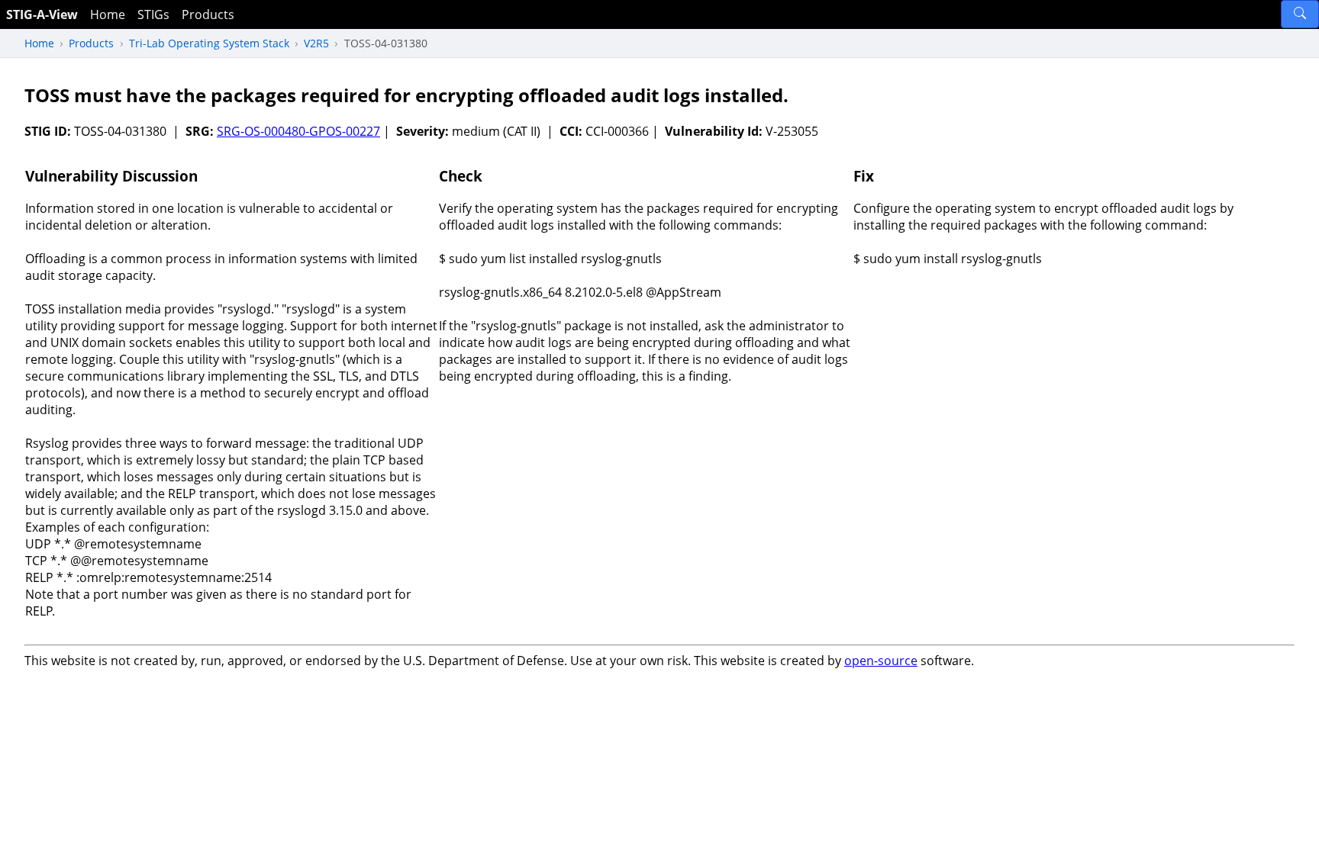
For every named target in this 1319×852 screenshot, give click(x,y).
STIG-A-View (42, 14)
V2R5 (316, 43)
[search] (1300, 14)
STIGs (153, 14)
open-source (880, 660)
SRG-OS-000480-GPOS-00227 (298, 131)
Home (107, 14)
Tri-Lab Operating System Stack (209, 43)
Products (208, 14)
